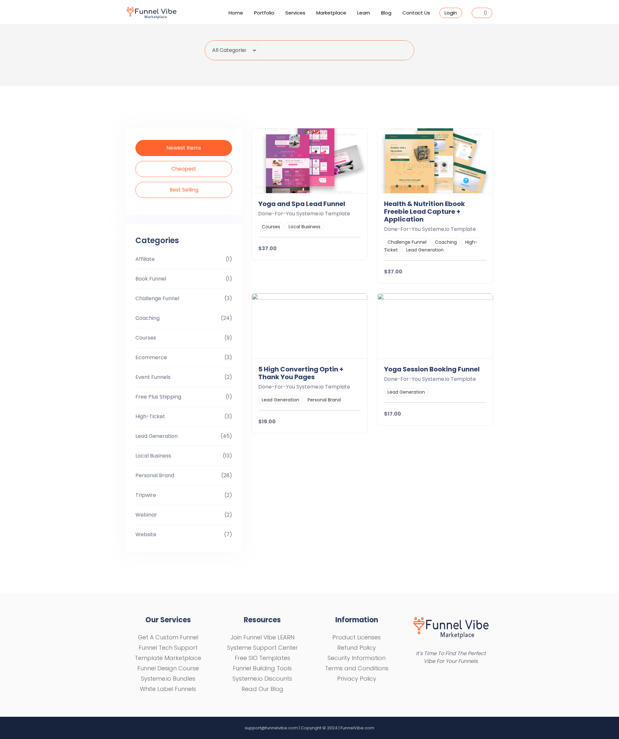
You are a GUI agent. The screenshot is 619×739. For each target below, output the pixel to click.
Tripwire (145, 495)
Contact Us (416, 12)
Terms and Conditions (356, 668)
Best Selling (184, 189)
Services (295, 12)
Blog (386, 12)
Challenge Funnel (157, 298)
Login (451, 12)
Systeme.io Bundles (168, 679)
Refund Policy (356, 648)
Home (236, 12)
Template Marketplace (168, 658)
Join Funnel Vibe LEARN (262, 637)
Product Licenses (356, 637)
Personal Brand (154, 475)
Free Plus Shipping (158, 396)
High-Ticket (150, 416)
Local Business (153, 455)
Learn (363, 12)
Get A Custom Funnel (168, 637)
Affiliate (145, 259)
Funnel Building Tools (262, 668)
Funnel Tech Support (168, 648)
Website (145, 534)
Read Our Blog (262, 689)
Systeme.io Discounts (262, 679)
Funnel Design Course (168, 668)
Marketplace (331, 12)
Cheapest (183, 168)
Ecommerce (151, 357)
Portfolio (264, 12)
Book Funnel (150, 278)
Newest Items (183, 148)
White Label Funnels (168, 689)
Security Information (357, 658)
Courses (145, 337)
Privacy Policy (356, 679)
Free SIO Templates (262, 658)
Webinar (146, 514)
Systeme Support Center (262, 648)
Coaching (147, 318)
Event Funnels (153, 377)
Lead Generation (156, 436)
